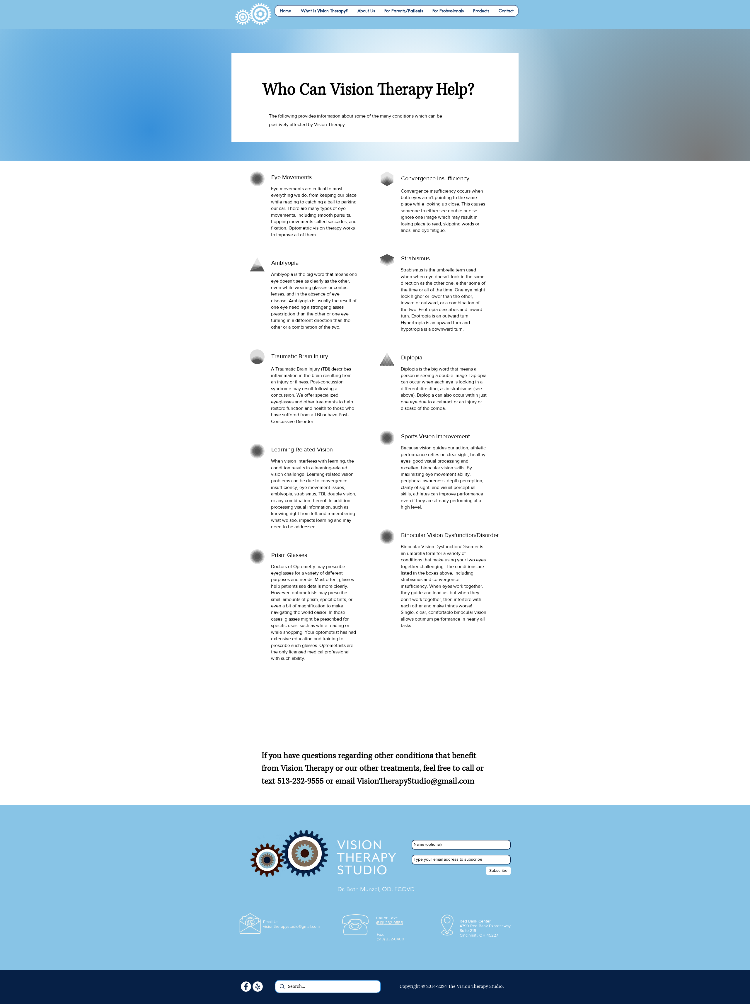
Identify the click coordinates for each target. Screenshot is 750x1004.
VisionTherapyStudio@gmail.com (415, 781)
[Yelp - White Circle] (258, 986)
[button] (324, 11)
